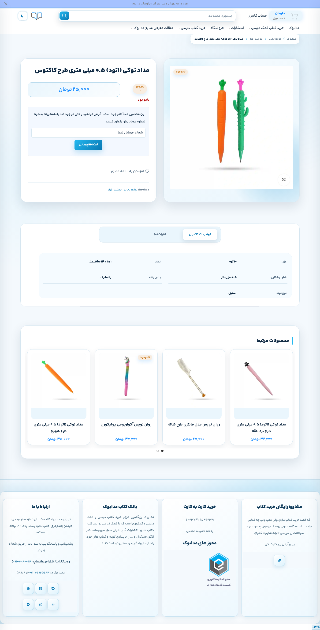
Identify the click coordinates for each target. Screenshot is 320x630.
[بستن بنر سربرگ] (6, 4)
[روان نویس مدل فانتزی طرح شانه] (194, 381)
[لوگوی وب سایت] (36, 16)
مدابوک (291, 39)
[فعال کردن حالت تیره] (22, 16)
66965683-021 (39, 572)
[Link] (279, 560)
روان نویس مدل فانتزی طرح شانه (194, 425)
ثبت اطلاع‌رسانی (88, 144)
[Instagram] (53, 604)
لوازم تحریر (274, 39)
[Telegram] (28, 604)
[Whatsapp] (40, 604)
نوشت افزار (255, 39)
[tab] (200, 234)
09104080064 (22, 561)
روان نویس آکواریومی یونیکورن (126, 425)
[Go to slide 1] (162, 451)
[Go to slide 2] (157, 451)
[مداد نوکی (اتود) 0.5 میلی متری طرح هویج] (58, 381)
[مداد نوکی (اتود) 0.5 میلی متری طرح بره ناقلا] (261, 381)
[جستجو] (64, 15)
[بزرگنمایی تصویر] (284, 180)
